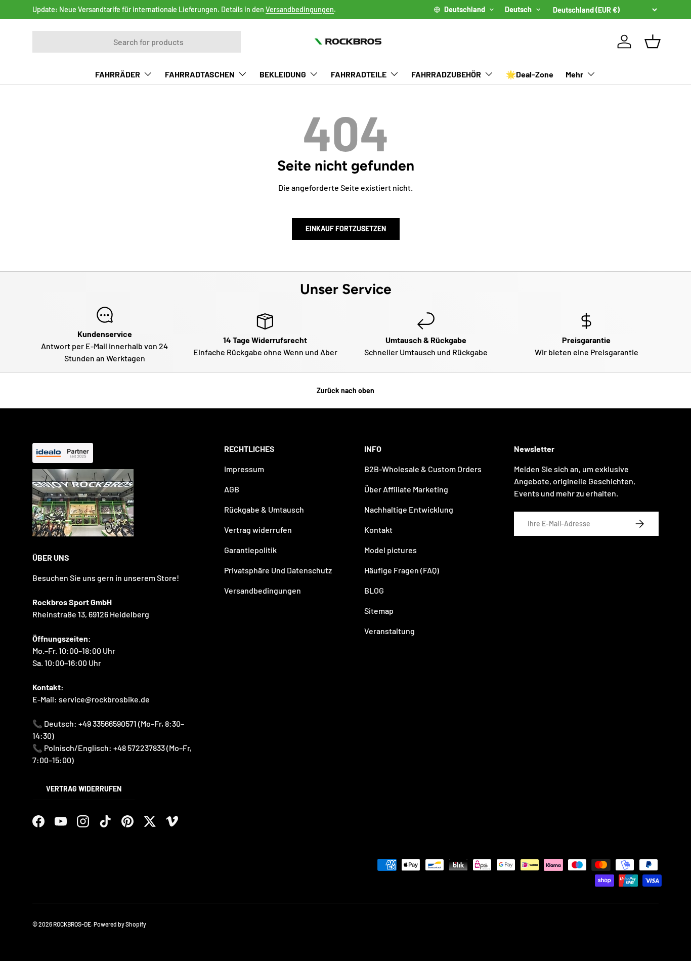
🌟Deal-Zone (529, 74)
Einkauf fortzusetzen (346, 228)
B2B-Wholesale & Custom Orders (423, 469)
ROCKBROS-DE (72, 924)
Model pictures (390, 550)
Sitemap (379, 610)
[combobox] (136, 42)
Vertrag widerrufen (83, 788)
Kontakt (378, 529)
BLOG (374, 590)
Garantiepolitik (250, 550)
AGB (231, 489)
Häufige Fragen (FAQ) (401, 570)
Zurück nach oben (345, 390)
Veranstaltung (389, 631)
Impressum (244, 469)
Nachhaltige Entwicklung (408, 509)
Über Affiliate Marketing (406, 489)
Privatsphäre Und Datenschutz (278, 570)
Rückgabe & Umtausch (264, 509)
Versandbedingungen (300, 9)
